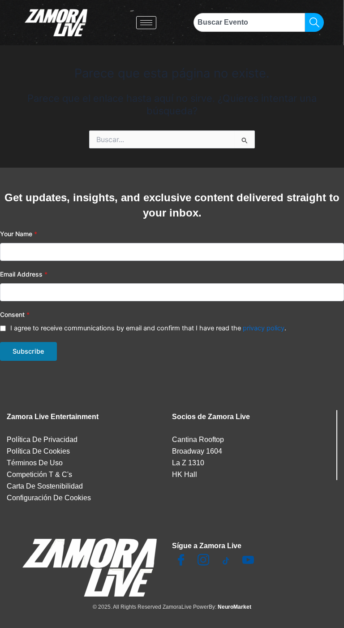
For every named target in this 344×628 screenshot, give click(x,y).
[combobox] (249, 22)
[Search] (314, 22)
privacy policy (263, 328)
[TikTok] (226, 562)
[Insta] (203, 562)
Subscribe (28, 351)
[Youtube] (248, 562)
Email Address (23, 274)
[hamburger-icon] (146, 22)
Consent (15, 314)
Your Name (18, 234)
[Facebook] (181, 562)
